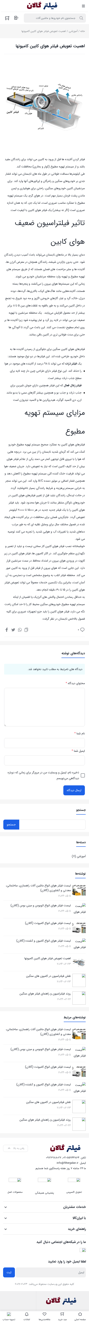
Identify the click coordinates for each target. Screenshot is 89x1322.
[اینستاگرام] (83, 1251)
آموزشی (73, 31)
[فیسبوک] (6, 629)
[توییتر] (13, 629)
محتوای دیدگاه (75, 683)
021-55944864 (71, 1157)
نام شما (79, 733)
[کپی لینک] (26, 629)
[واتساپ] (19, 629)
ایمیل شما (78, 751)
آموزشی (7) (79, 856)
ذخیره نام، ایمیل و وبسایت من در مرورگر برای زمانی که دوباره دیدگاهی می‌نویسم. (43, 775)
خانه (82, 31)
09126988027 (53, 1157)
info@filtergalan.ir (67, 1163)
